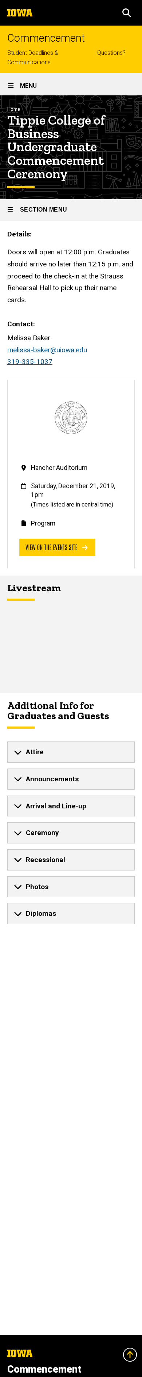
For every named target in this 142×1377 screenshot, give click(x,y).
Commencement (46, 38)
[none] (71, 752)
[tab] (71, 752)
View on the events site (52, 547)
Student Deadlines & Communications (32, 57)
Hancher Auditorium (59, 467)
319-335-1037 (29, 361)
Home (13, 109)
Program (43, 523)
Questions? (111, 52)
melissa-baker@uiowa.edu (47, 350)
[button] (126, 13)
